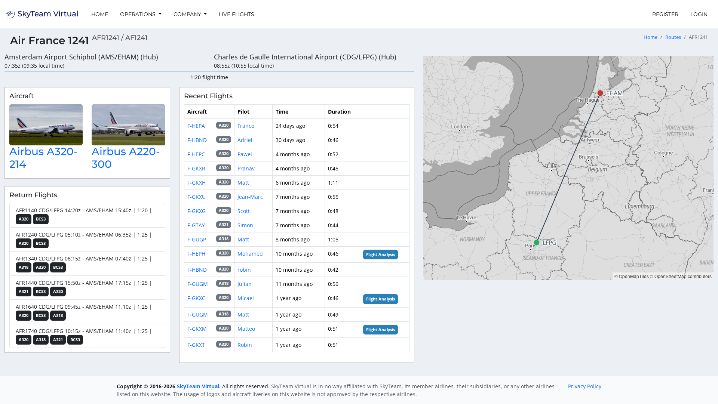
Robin (244, 344)
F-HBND (197, 140)
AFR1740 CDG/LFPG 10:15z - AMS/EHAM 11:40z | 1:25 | (84, 334)
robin (244, 269)
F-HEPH (196, 253)
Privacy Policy (584, 386)
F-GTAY (196, 225)
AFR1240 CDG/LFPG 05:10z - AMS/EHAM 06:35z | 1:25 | (84, 238)
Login (699, 14)
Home (99, 14)
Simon (245, 225)
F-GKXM (197, 328)
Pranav (246, 168)
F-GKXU (196, 196)
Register (665, 14)
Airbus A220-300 (126, 157)
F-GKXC (196, 298)
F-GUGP (196, 239)
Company (188, 14)
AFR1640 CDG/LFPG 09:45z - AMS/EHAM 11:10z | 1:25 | (84, 310)
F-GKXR (196, 168)
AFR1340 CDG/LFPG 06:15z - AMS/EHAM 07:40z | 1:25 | (84, 262)
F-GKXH (196, 182)
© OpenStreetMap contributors (681, 276)
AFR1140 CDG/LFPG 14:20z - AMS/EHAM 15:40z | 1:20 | (84, 214)
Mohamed (250, 253)
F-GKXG (196, 211)
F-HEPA (196, 125)
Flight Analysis (380, 254)
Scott (243, 211)
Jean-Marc (250, 196)
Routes (673, 37)
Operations (138, 14)
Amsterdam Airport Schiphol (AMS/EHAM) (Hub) (81, 56)
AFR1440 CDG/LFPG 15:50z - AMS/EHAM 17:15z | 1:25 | (84, 286)
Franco (245, 125)
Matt (243, 182)
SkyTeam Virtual (198, 386)
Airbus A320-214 (43, 157)
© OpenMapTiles (631, 276)
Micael (245, 298)
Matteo (246, 328)
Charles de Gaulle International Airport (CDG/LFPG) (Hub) (305, 56)
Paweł (244, 154)
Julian (244, 283)
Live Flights (236, 14)
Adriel (244, 140)
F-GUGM (197, 283)
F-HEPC (196, 154)
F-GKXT (196, 344)
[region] (568, 168)
